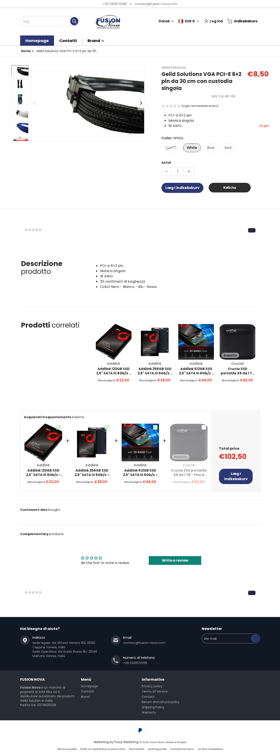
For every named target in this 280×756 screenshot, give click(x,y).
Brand (85, 696)
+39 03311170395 (115, 4)
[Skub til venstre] (34, 103)
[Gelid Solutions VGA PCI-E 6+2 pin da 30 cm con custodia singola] (19, 71)
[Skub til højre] (20, 137)
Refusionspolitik (67, 749)
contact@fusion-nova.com (156, 4)
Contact (148, 696)
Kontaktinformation (182, 749)
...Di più (263, 125)
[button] (189, 106)
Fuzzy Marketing (126, 742)
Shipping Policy (153, 707)
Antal (166, 162)
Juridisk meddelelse (210, 749)
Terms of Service (155, 691)
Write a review (175, 560)
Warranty (149, 712)
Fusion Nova (157, 742)
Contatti (87, 691)
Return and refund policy (161, 702)
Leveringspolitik (157, 749)
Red (228, 147)
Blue (211, 147)
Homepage (89, 686)
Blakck (171, 147)
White (192, 147)
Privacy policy (152, 686)
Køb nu (229, 187)
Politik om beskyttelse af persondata (102, 749)
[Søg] (74, 21)
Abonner (255, 638)
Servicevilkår (136, 749)
